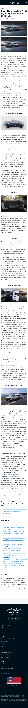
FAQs (2, 627)
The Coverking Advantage (7, 668)
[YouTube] (15, 618)
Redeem (3, 643)
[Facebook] (9, 618)
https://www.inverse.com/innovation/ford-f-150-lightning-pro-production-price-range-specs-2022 (14, 555)
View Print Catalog (5, 657)
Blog (2, 8)
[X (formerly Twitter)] (19, 618)
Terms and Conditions (6, 673)
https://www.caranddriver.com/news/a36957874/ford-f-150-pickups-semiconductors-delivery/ (14, 565)
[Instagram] (12, 618)
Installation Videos (5, 625)
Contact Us (3, 632)
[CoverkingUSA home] (14, 2)
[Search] (23, 2)
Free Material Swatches (6, 652)
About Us (3, 663)
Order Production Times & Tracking (9, 638)
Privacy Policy (4, 670)
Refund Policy (4, 630)
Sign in (2, 646)
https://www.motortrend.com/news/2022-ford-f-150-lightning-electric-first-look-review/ (14, 533)
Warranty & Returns (5, 641)
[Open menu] (2, 2)
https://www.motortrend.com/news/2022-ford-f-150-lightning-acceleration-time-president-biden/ (14, 540)
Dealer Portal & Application (7, 654)
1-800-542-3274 (14, 613)
